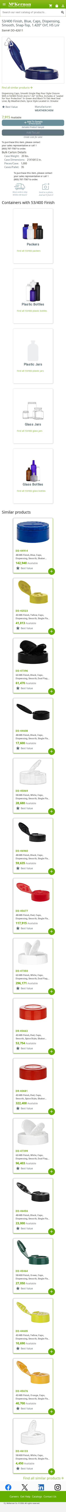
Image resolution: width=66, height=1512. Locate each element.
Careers (14, 1496)
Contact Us (50, 1496)
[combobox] (30, 12)
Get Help (25, 1496)
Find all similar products (17, 87)
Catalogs (37, 1496)
